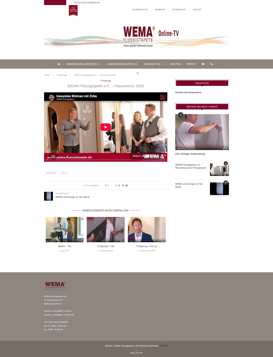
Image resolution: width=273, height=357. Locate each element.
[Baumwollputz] (59, 64)
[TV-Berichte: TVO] (106, 229)
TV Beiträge (105, 81)
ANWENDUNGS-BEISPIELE (82, 64)
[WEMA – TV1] (65, 229)
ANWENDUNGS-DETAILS (122, 64)
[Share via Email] (126, 185)
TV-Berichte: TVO (105, 246)
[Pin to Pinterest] (123, 185)
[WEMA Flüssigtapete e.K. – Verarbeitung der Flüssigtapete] (219, 169)
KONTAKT (197, 9)
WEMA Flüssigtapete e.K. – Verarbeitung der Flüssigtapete (190, 166)
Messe (64, 173)
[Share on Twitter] (119, 185)
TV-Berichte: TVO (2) (146, 246)
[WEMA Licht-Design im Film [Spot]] (219, 188)
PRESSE (191, 64)
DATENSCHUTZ (179, 9)
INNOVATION (152, 64)
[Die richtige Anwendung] (202, 132)
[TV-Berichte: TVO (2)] (147, 229)
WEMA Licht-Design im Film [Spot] (189, 185)
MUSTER (175, 64)
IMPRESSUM (160, 9)
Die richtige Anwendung (87, 3)
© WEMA (163, 345)
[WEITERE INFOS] (203, 64)
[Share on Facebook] (116, 185)
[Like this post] (110, 185)
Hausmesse (51, 173)
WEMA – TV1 (64, 246)
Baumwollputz (140, 9)
